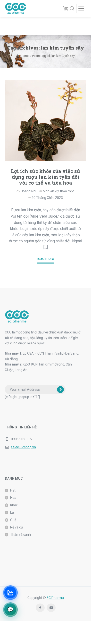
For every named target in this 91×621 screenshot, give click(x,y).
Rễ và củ (16, 527)
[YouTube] (51, 608)
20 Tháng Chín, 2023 (47, 198)
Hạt (13, 490)
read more (45, 258)
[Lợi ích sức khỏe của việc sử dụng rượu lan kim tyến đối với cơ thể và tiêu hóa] (45, 120)
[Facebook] (40, 608)
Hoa (13, 498)
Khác (14, 505)
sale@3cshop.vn (23, 447)
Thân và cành (20, 534)
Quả (13, 520)
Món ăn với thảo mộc (58, 191)
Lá (12, 512)
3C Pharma (55, 598)
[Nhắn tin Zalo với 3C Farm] (10, 592)
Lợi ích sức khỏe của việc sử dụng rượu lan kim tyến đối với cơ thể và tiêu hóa (45, 177)
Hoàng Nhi (28, 191)
